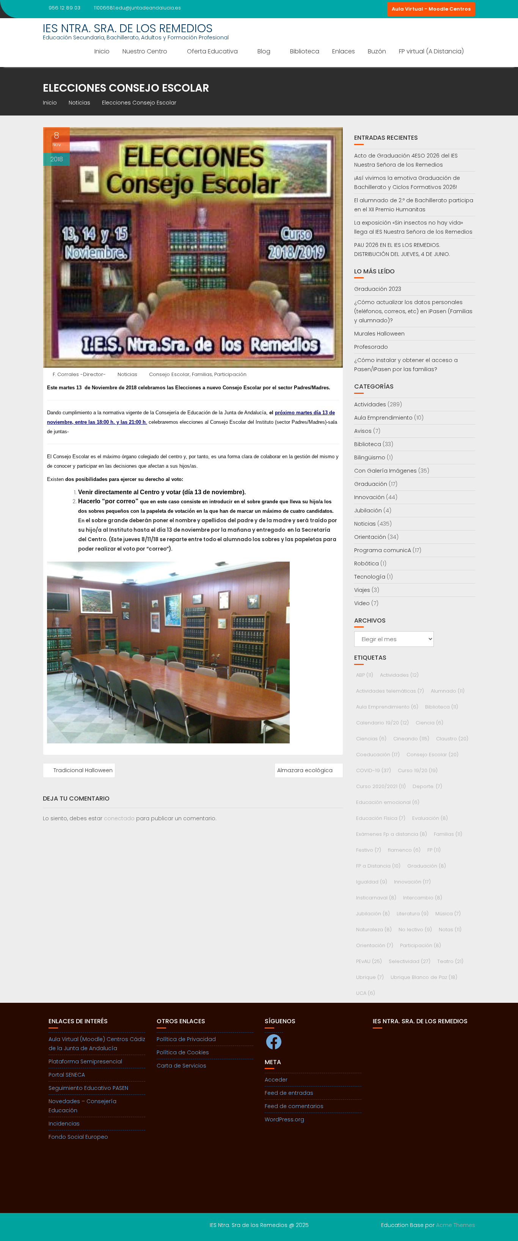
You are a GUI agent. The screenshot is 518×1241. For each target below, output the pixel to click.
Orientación (370, 537)
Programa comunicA (382, 550)
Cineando (411, 738)
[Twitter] (380, 9)
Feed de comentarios (294, 1106)
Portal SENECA (67, 1075)
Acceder (276, 1079)
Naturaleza (374, 929)
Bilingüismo (369, 457)
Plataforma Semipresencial (85, 1061)
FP (434, 850)
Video (362, 603)
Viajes (362, 590)
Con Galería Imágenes (385, 471)
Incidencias (64, 1123)
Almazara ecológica (305, 770)
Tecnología (369, 577)
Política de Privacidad (186, 1039)
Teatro (450, 961)
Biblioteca (304, 51)
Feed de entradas (289, 1093)
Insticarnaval (376, 897)
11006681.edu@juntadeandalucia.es (137, 7)
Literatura (413, 913)
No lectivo (415, 929)
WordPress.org (284, 1119)
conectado (119, 818)
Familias (202, 374)
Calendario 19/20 (382, 722)
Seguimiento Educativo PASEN (88, 1088)
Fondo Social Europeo (78, 1137)
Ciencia (429, 722)
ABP (364, 675)
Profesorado (371, 347)
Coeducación (378, 754)
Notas (450, 929)
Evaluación (430, 818)
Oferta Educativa (212, 51)
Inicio (102, 51)
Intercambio (422, 897)
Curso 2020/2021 (381, 786)
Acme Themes (455, 1225)
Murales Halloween (379, 333)
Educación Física (380, 818)
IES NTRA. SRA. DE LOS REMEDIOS (128, 28)
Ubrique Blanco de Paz (424, 977)
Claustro (452, 738)
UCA (365, 993)
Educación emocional (387, 802)
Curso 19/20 (418, 770)
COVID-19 (373, 770)
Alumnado (448, 691)
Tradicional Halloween (83, 770)
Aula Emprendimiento (383, 417)
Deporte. (427, 786)
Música (448, 913)
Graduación (370, 484)
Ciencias (371, 738)
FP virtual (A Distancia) (431, 51)
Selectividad (409, 961)
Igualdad (371, 881)
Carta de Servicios (181, 1065)
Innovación (369, 497)
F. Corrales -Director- (79, 374)
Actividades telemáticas (390, 691)
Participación (230, 374)
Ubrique (370, 977)
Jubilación (368, 510)
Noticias (127, 374)
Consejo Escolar (169, 374)
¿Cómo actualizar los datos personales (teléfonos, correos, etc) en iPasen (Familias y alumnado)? (413, 311)
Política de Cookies (183, 1052)
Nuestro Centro (144, 51)
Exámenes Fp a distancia (391, 834)
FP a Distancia (378, 865)
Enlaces (343, 51)
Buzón (377, 51)
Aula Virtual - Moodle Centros (431, 8)
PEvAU (369, 961)
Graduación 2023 (377, 289)
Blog (263, 51)
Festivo (368, 850)
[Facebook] (366, 9)
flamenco (404, 850)
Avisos (363, 431)
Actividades (370, 404)
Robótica (366, 563)
